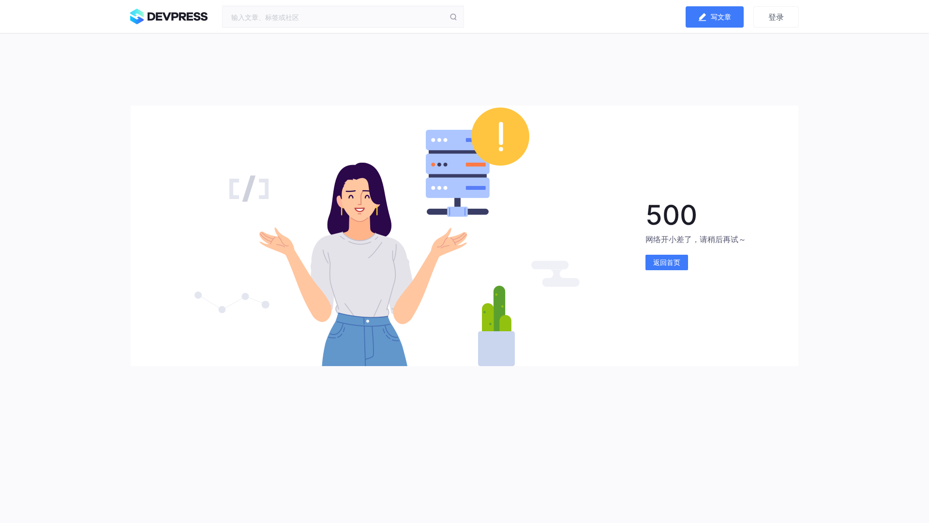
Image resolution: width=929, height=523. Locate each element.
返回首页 (666, 262)
